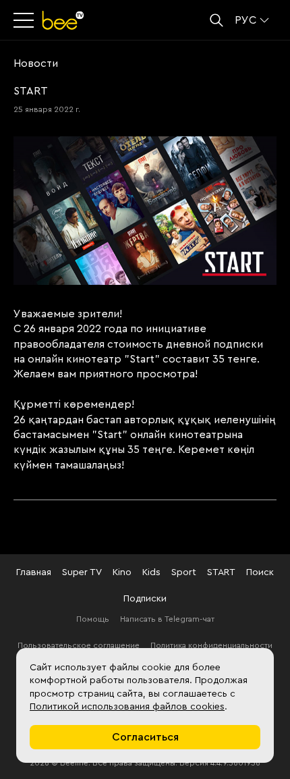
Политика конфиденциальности (211, 645)
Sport (183, 572)
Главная (33, 572)
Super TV (82, 572)
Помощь (92, 619)
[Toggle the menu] (24, 20)
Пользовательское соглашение (79, 645)
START (221, 572)
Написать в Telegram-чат (167, 619)
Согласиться (145, 737)
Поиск (260, 572)
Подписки (145, 598)
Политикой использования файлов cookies (127, 706)
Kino (122, 572)
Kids (151, 572)
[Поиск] (216, 20)
